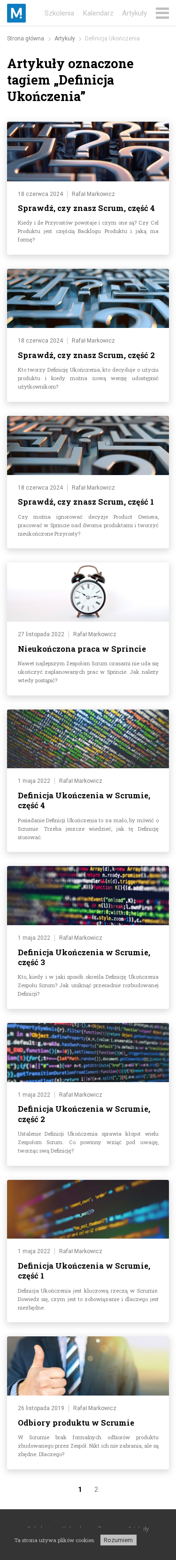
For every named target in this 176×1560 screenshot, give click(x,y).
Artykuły (134, 13)
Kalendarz (98, 13)
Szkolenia (59, 13)
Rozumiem (118, 1540)
